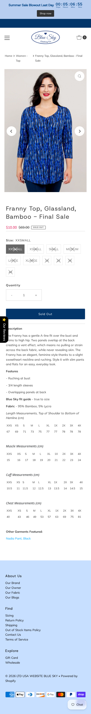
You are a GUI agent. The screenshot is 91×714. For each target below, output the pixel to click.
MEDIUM (72, 249)
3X (70, 260)
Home (8, 55)
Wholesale (12, 662)
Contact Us (13, 634)
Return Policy (14, 620)
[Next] (79, 131)
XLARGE (31, 260)
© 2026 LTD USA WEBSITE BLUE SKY (31, 676)
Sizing (9, 615)
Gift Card (11, 657)
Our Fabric (12, 592)
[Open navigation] (7, 37)
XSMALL (35, 249)
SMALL (54, 249)
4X (10, 272)
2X (58, 260)
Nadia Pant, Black (18, 538)
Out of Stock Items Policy (23, 630)
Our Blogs (12, 597)
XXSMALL (15, 249)
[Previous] (11, 131)
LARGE (13, 260)
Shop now (45, 13)
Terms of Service (16, 639)
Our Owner (13, 587)
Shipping (11, 625)
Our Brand (12, 583)
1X (47, 260)
